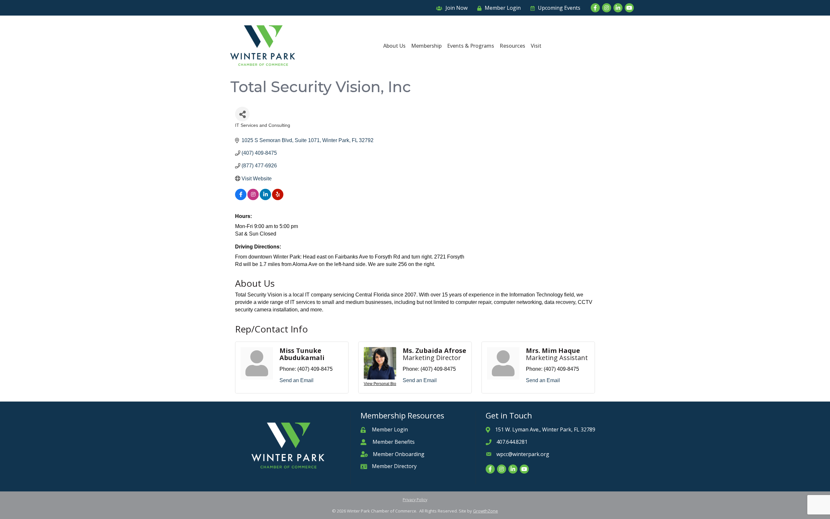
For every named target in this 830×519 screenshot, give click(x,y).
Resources (512, 45)
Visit (536, 45)
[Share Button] (242, 114)
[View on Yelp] (277, 198)
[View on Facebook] (240, 198)
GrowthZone (485, 511)
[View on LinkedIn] (265, 198)
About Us (394, 45)
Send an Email (296, 380)
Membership (426, 45)
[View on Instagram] (253, 198)
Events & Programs (470, 45)
